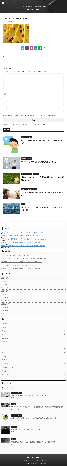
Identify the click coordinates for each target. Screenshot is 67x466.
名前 (5, 94)
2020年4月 (4, 310)
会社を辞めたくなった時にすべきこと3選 (14, 265)
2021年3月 (4, 288)
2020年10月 (5, 304)
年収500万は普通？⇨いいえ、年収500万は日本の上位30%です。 (21, 235)
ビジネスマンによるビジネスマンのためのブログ (33, 460)
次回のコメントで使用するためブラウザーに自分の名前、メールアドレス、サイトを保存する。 (31, 115)
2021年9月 (4, 278)
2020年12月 (5, 297)
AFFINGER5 (43, 463)
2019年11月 (5, 314)
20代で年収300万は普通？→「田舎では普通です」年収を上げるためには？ (25, 239)
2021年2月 (4, 291)
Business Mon (33, 9)
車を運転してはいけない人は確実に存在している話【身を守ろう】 (22, 242)
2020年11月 (5, 301)
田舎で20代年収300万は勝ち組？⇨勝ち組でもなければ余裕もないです (23, 246)
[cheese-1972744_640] (35, 48)
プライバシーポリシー (9, 388)
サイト (5, 108)
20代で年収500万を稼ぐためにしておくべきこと (38, 162)
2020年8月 (4, 307)
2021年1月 (4, 294)
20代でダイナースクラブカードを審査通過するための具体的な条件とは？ (24, 259)
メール (5, 101)
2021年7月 (4, 281)
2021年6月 (4, 284)
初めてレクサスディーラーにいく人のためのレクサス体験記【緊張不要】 (24, 232)
